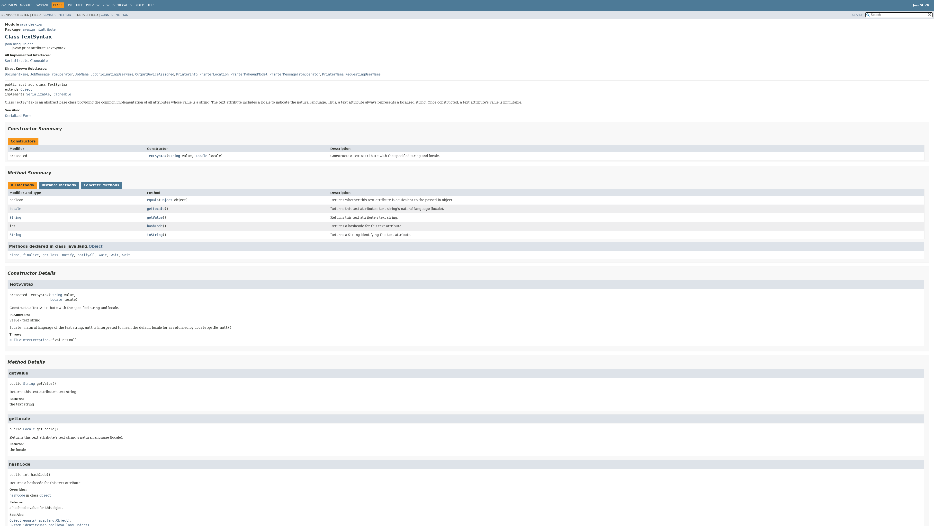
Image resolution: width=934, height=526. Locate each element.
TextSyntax (156, 156)
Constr (49, 15)
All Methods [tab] (22, 185)
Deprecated (122, 5)
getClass (50, 255)
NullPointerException (28, 340)
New (105, 5)
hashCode (154, 226)
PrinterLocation (214, 74)
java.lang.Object (19, 44)
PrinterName (332, 74)
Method (64, 15)
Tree (79, 5)
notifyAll (86, 255)
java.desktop (31, 24)
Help (150, 5)
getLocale (155, 209)
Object (26, 89)
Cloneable (39, 61)
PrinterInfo (187, 74)
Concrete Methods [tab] (101, 185)
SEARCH (857, 15)
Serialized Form (18, 116)
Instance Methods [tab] (59, 185)
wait (103, 255)
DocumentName (16, 74)
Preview (92, 5)
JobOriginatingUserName (111, 74)
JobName (82, 74)
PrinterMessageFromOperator (294, 74)
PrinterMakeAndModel (249, 74)
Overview (9, 5)
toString (154, 235)
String (174, 156)
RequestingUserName (362, 74)
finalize (31, 255)
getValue (154, 217)
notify (68, 255)
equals (153, 200)
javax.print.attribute (39, 29)
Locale (201, 156)
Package (42, 5)
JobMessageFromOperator (51, 74)
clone (14, 255)
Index (139, 5)
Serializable (16, 61)
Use (70, 5)
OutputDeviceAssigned (154, 74)
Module (26, 5)
